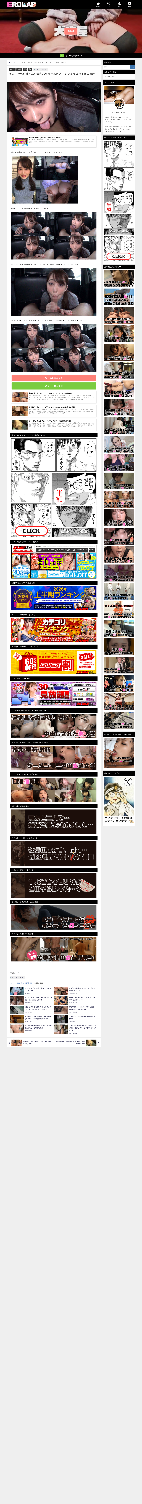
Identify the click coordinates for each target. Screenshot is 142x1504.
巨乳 (25, 69)
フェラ (12, 69)
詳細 (72, 31)
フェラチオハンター (41, 69)
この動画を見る (55, 378)
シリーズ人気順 (55, 386)
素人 (30, 69)
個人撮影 (19, 69)
